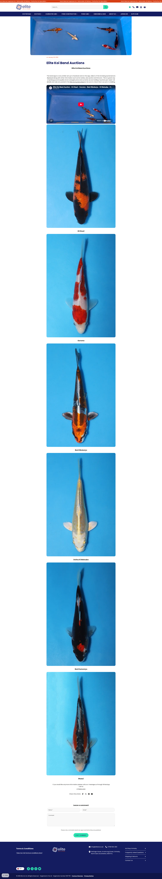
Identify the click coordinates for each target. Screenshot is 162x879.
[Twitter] (32, 868)
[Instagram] (35, 868)
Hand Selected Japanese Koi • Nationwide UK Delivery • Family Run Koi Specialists (83, 1)
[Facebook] (28, 868)
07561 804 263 (112, 847)
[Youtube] (39, 868)
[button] (79, 7)
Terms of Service (77, 876)
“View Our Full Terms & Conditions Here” (29, 853)
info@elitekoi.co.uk (97, 847)
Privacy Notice (89, 876)
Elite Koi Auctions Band (77, 82)
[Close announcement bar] (160, 1)
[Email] (92, 794)
